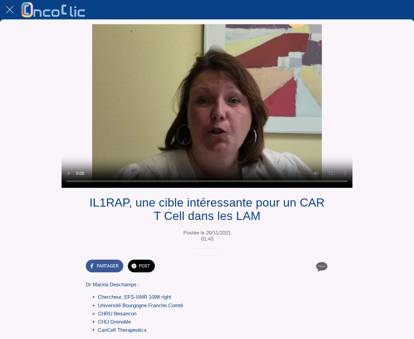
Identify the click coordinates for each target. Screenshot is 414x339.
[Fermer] (9, 9)
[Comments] (321, 266)
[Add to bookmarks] (306, 266)
